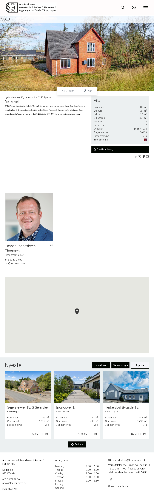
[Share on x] (139, 156)
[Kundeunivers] (134, 8)
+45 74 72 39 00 (11, 479)
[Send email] (147, 156)
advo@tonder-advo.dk (14, 483)
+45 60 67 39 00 (13, 259)
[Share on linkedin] (135, 156)
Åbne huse (100, 365)
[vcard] (51, 250)
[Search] (123, 8)
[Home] (41, 7)
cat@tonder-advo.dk (16, 263)
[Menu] (145, 8)
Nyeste (140, 365)
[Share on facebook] (143, 156)
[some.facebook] (111, 479)
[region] (77, 315)
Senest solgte (120, 365)
